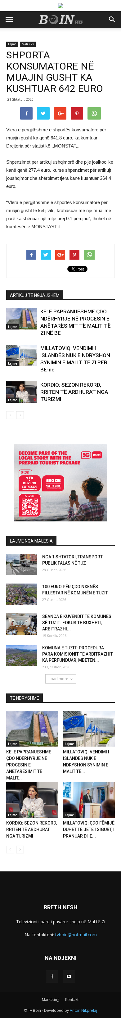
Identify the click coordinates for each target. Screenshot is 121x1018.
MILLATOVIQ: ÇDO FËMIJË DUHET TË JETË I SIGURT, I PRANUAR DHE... (88, 829)
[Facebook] (52, 976)
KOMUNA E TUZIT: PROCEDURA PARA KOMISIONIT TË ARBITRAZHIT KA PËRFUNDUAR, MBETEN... (77, 654)
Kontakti (72, 999)
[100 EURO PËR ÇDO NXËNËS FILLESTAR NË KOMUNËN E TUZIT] (21, 594)
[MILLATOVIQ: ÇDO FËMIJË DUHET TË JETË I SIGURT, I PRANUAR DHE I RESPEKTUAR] (89, 799)
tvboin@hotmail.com (76, 935)
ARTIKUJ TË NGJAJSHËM (35, 295)
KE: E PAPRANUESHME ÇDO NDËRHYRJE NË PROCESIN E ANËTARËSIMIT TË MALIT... (28, 764)
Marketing (50, 999)
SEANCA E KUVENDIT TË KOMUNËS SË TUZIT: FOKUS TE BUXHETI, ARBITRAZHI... (76, 622)
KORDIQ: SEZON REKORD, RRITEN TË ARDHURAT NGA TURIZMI (74, 392)
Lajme (12, 44)
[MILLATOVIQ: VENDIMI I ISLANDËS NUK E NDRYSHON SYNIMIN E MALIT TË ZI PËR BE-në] (21, 355)
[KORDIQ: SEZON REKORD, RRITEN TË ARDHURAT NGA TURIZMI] (21, 392)
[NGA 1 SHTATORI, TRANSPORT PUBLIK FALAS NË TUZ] (21, 564)
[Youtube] (69, 976)
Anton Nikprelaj (83, 1010)
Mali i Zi (28, 44)
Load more (58, 678)
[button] (112, 19)
